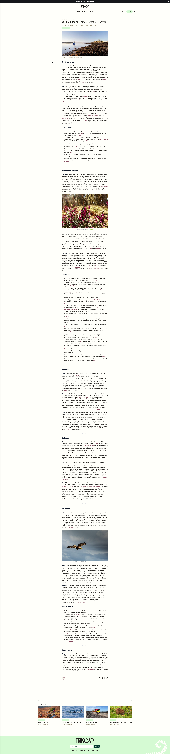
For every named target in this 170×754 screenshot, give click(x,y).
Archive (91, 11)
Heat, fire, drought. (91, 722)
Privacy (92, 750)
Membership (84, 11)
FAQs (88, 750)
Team (77, 750)
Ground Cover (66, 28)
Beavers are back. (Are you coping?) (121, 722)
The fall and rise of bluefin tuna (71, 722)
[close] (168, 2)
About (78, 11)
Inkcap (67, 678)
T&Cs (97, 750)
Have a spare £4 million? (45, 722)
